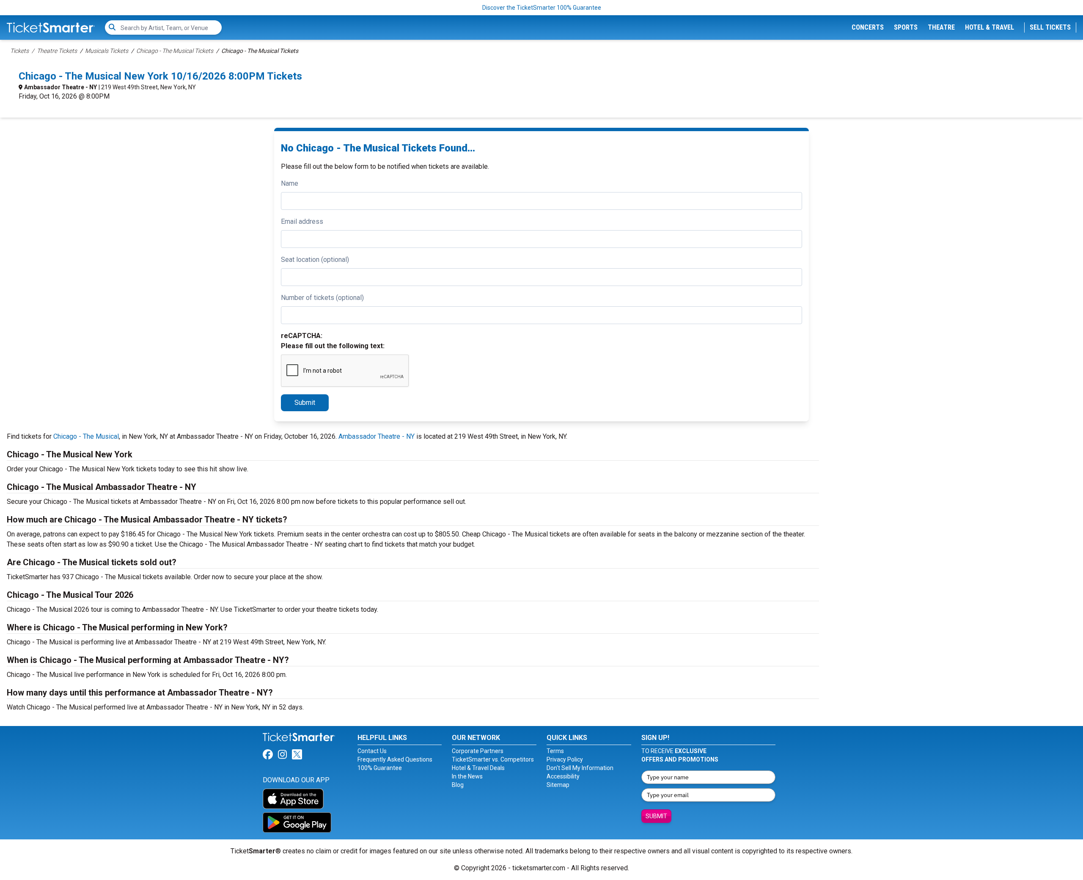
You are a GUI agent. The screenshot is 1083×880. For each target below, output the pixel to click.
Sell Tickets (1050, 27)
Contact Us (372, 751)
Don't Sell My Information (580, 767)
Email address (302, 221)
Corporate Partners (477, 751)
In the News (467, 776)
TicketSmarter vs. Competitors (493, 759)
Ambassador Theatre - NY (60, 87)
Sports (906, 27)
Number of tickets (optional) (322, 298)
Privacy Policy (565, 759)
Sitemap (558, 784)
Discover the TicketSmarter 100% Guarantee (541, 7)
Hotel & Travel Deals (478, 767)
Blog (458, 784)
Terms (555, 751)
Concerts (868, 27)
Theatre (941, 27)
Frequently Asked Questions (394, 759)
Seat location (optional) (315, 260)
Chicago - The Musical (86, 436)
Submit (304, 403)
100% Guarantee (379, 767)
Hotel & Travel (989, 27)
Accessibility (563, 776)
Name (289, 183)
